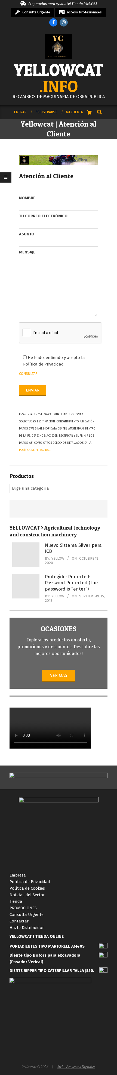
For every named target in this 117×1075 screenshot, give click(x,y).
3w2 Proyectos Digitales (76, 1066)
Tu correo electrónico (43, 216)
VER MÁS (58, 675)
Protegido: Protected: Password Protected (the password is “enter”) (71, 583)
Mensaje (27, 252)
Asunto (26, 234)
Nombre (27, 197)
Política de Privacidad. (35, 450)
